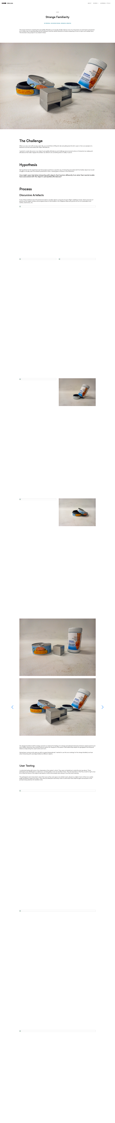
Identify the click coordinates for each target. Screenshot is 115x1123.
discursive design (55, 23)
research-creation (66, 23)
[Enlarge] (93, 207)
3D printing (47, 23)
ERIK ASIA (10, 3)
